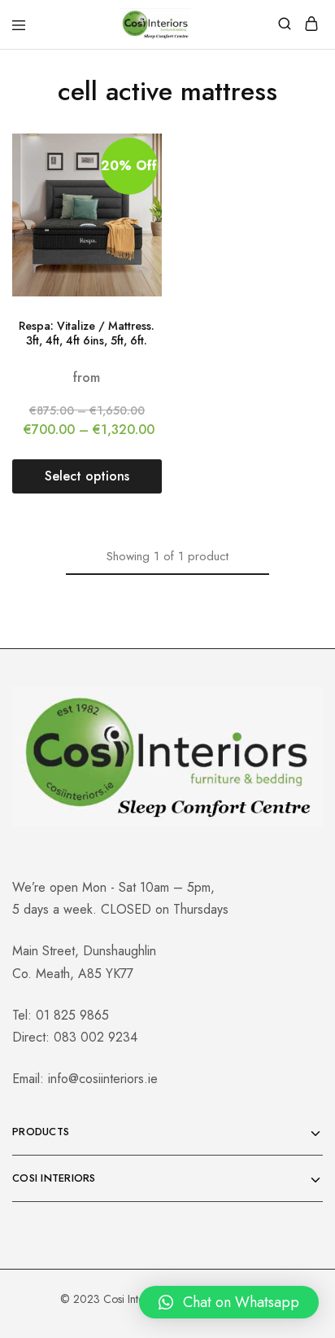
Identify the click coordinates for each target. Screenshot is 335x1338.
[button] (229, 1302)
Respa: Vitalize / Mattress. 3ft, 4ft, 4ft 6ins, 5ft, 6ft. (86, 333)
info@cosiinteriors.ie (103, 1078)
